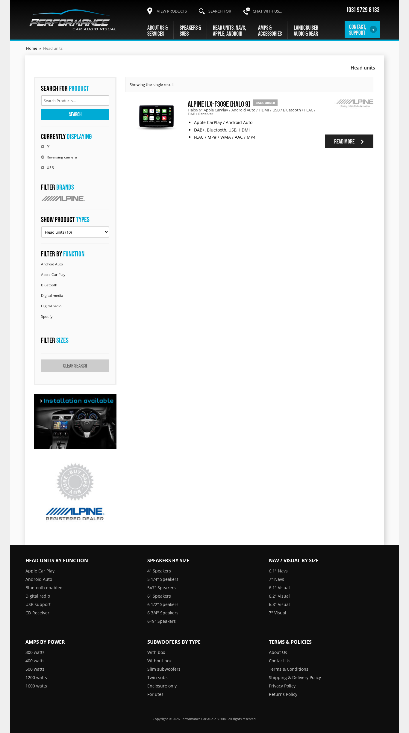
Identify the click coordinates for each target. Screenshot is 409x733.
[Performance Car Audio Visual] (73, 20)
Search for (219, 11)
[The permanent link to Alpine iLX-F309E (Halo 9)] (156, 133)
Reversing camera (62, 157)
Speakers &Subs (190, 30)
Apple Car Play (53, 274)
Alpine (75, 198)
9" (48, 146)
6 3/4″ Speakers (162, 613)
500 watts (35, 669)
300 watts (35, 652)
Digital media (52, 295)
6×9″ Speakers (161, 621)
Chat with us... (267, 11)
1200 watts (36, 677)
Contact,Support (357, 30)
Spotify (46, 316)
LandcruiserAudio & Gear (306, 30)
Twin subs (157, 677)
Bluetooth (49, 285)
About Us (278, 652)
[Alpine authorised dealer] (75, 492)
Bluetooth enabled (44, 587)
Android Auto (52, 264)
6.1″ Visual (279, 587)
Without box (159, 661)
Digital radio (51, 306)
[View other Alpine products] (353, 112)
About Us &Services (157, 30)
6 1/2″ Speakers (162, 604)
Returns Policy (283, 694)
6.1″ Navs (278, 571)
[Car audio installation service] (75, 421)
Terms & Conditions (288, 669)
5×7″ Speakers (161, 587)
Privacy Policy (282, 686)
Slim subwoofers (164, 669)
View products (172, 11)
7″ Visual (277, 613)
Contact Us (279, 661)
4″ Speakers (159, 571)
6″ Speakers (159, 596)
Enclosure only (162, 686)
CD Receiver (37, 613)
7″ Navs (276, 579)
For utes (155, 694)
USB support (38, 604)
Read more (344, 141)
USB (50, 167)
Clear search (75, 366)
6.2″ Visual (279, 596)
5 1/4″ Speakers (162, 579)
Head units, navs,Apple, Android (229, 30)
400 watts (35, 661)
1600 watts (36, 686)
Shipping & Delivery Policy (295, 677)
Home (31, 48)
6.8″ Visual (279, 604)
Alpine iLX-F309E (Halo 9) (219, 103)
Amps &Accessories (270, 30)
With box (156, 652)
